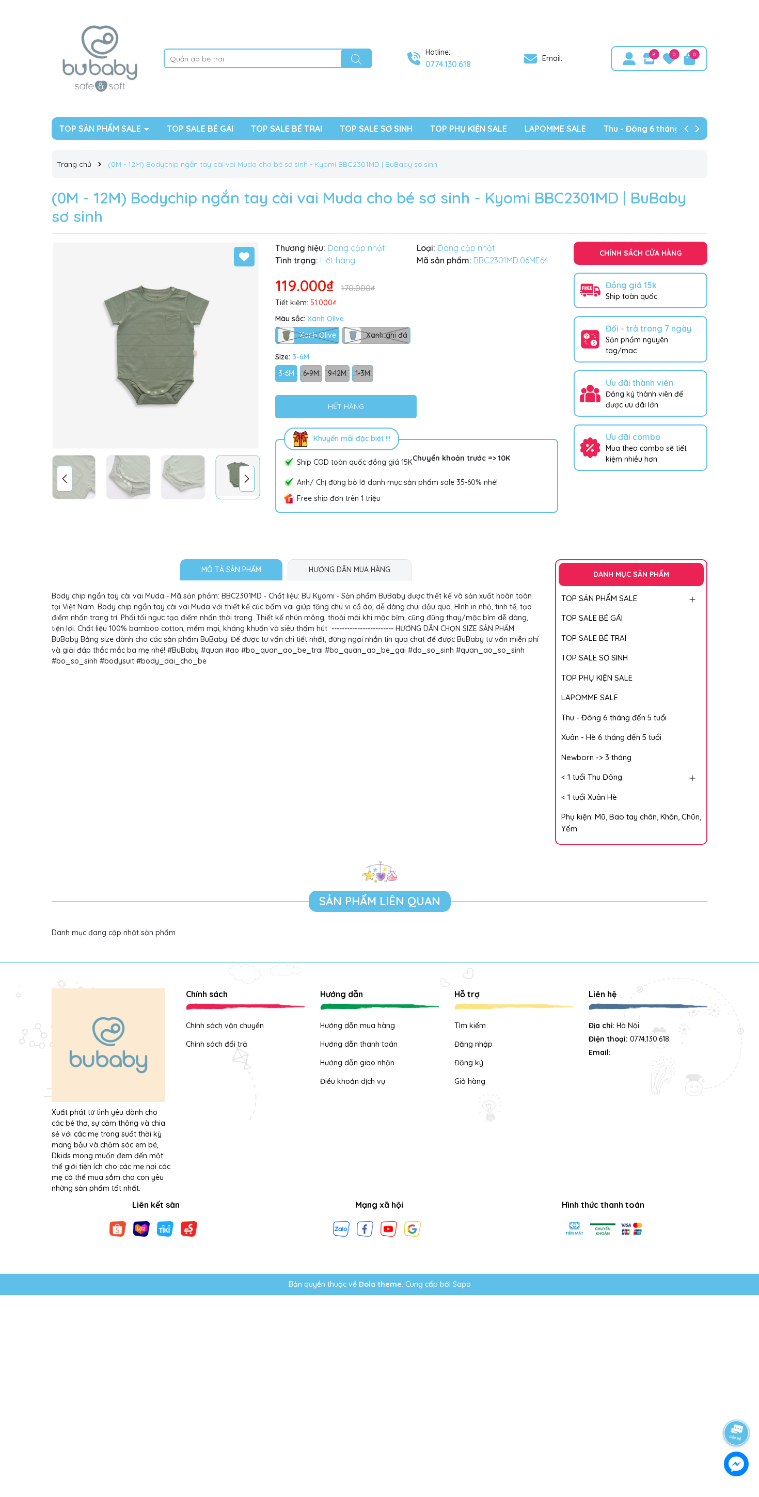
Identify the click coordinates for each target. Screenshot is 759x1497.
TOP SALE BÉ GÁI (200, 128)
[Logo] (100, 57)
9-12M (337, 373)
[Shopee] (117, 1228)
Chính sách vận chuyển (225, 1025)
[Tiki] (165, 1228)
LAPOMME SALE (555, 128)
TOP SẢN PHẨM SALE (101, 128)
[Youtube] (389, 1228)
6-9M (311, 373)
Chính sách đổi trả (216, 1044)
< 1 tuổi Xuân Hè (589, 797)
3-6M (286, 373)
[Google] (412, 1228)
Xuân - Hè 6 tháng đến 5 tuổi (611, 737)
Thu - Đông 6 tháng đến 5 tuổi (662, 128)
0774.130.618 (448, 64)
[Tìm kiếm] (356, 59)
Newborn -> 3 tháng (596, 757)
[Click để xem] (156, 346)
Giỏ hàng (469, 1081)
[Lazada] (141, 1228)
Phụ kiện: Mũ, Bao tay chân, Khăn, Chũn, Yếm (631, 822)
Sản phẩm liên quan (379, 901)
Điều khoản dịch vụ (352, 1081)
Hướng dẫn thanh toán (359, 1044)
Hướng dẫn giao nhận (357, 1062)
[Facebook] (365, 1228)
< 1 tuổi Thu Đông (591, 777)
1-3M (362, 373)
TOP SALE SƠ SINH (376, 128)
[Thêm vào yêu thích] (244, 256)
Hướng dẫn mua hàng (357, 1025)
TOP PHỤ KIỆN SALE (468, 128)
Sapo (462, 1284)
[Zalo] (341, 1228)
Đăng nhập (473, 1044)
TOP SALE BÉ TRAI (286, 128)
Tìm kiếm (470, 1025)
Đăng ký (468, 1062)
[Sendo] (189, 1228)
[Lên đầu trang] (736, 1404)
